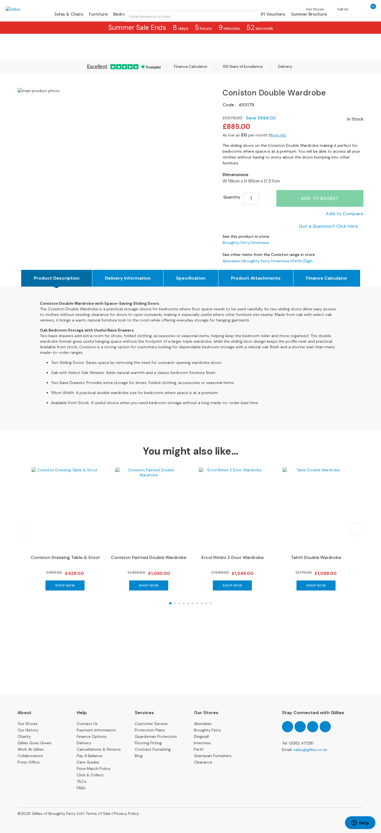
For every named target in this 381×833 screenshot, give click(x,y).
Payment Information (96, 730)
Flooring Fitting (148, 742)
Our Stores (28, 723)
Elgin (308, 260)
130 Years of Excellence (243, 66)
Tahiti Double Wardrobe (316, 557)
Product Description (56, 278)
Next (356, 529)
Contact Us (87, 723)
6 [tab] (193, 603)
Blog (139, 755)
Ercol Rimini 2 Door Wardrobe (232, 557)
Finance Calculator (191, 66)
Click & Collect (90, 774)
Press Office (29, 762)
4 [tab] (184, 603)
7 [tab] (197, 603)
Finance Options (92, 736)
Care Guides (88, 762)
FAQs (81, 787)
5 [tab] (188, 603)
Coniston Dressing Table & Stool (65, 557)
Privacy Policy (126, 813)
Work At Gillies (31, 749)
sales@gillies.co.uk (310, 749)
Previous (24, 529)
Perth (297, 260)
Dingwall (201, 736)
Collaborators (30, 755)
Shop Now (65, 585)
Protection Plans (150, 730)
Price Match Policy (93, 768)
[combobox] (192, 16)
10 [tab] (210, 603)
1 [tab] (170, 603)
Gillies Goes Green (34, 742)
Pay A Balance (89, 755)
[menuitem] (68, 14)
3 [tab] (179, 603)
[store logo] (29, 9)
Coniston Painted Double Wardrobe (148, 557)
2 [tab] (175, 603)
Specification (191, 278)
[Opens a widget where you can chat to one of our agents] (360, 823)
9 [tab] (206, 603)
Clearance (203, 762)
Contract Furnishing (153, 749)
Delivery (285, 66)
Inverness (260, 242)
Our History (28, 730)
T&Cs (81, 781)
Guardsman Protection (156, 736)
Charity (24, 736)
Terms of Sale (98, 813)
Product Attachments (256, 278)
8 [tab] (202, 603)
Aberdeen (231, 260)
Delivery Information (128, 278)
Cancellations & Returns (99, 749)
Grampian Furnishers (213, 755)
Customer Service (151, 723)
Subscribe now (190, 673)
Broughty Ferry (236, 242)
